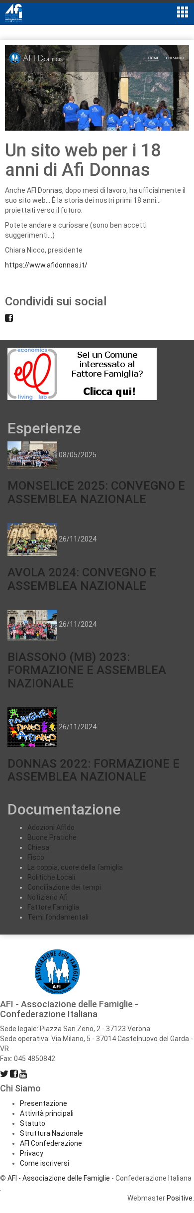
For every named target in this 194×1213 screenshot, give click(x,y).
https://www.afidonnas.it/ (46, 265)
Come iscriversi (44, 1163)
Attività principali (47, 1113)
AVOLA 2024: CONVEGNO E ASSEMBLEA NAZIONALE (81, 578)
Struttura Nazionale (51, 1133)
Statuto (32, 1123)
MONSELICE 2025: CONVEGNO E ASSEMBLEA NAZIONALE (96, 492)
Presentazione (43, 1103)
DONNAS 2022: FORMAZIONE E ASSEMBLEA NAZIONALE (93, 770)
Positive (180, 1198)
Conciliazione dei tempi (64, 887)
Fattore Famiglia (53, 907)
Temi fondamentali (58, 917)
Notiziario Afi (47, 897)
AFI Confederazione (51, 1143)
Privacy (31, 1153)
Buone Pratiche (52, 837)
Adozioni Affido (51, 827)
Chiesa (38, 847)
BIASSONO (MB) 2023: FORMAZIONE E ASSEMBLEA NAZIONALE (86, 670)
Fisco (35, 857)
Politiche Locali (51, 877)
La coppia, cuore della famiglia (75, 867)
